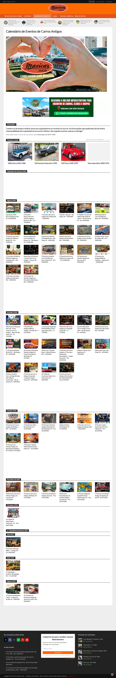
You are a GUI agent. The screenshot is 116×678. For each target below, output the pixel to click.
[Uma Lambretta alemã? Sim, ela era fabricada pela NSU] (42, 22)
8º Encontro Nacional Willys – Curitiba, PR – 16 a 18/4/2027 (12, 550)
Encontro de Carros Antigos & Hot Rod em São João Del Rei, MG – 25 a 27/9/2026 (66, 377)
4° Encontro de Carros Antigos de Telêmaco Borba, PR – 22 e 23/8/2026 (12, 239)
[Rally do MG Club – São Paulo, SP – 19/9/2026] (102, 344)
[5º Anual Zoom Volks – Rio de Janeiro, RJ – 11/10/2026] (31, 418)
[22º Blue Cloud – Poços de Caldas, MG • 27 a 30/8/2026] (102, 230)
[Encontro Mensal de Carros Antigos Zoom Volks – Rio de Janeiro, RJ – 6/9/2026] (84, 320)
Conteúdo (27, 16)
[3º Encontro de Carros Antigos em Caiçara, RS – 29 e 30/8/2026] (66, 249)
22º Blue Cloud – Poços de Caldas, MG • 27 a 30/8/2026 (102, 238)
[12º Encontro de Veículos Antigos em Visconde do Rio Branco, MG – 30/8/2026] (60, 22)
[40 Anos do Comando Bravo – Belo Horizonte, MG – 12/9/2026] (49, 344)
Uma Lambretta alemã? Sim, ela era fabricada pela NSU (50, 22)
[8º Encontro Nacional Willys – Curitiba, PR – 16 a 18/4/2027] (13, 542)
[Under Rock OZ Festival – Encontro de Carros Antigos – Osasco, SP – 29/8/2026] (31, 249)
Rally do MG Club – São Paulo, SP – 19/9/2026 (102, 351)
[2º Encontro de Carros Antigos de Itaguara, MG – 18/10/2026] (84, 418)
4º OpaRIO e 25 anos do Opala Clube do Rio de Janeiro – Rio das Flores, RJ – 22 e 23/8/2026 (84, 217)
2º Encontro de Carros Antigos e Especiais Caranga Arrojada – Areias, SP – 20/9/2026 (30, 377)
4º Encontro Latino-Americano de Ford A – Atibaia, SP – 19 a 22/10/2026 (31, 22)
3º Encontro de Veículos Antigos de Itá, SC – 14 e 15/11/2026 (49, 495)
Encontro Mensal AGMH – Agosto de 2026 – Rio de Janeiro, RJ (104, 22)
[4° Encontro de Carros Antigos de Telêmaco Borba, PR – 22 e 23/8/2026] (13, 230)
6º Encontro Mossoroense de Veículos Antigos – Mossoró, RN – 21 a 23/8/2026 (29, 218)
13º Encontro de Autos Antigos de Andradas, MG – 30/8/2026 (12, 278)
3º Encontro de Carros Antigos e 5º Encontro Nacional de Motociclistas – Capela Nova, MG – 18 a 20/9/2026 (66, 355)
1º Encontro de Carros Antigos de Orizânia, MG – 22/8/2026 (49, 216)
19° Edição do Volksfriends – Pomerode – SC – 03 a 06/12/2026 (12, 522)
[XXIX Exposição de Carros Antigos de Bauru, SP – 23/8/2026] (78, 22)
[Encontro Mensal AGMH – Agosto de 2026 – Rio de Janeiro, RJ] (96, 22)
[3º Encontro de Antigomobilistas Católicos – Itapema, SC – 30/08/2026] (102, 249)
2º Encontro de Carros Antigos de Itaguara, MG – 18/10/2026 (84, 427)
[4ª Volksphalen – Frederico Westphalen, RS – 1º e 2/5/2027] (13, 565)
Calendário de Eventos (42, 16)
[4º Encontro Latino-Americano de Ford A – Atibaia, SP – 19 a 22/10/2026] (23, 22)
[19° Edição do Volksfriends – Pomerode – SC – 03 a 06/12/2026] (13, 513)
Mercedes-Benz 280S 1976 (96, 163)
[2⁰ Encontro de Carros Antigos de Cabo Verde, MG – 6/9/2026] (102, 320)
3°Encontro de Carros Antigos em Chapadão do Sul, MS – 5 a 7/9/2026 (66, 329)
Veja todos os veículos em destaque (94, 139)
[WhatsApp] (18, 640)
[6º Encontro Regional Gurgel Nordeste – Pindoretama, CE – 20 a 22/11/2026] (84, 487)
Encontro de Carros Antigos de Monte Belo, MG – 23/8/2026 (66, 238)
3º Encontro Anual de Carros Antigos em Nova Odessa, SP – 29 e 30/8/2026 (48, 259)
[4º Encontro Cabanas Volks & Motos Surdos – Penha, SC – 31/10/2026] (31, 438)
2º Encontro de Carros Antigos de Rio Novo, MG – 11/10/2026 (12, 427)
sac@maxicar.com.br (72, 676)
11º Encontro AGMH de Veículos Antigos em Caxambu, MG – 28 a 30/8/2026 (13, 259)
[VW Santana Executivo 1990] (45, 152)
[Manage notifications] (112, 674)
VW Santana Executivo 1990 (44, 163)
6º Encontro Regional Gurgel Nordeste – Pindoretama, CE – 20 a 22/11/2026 (84, 496)
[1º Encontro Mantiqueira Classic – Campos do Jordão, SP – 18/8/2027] (13, 589)
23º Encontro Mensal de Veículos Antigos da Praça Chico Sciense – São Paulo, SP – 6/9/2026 (31, 354)
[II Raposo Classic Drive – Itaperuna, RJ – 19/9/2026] (84, 344)
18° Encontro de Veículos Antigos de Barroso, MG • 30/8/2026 (83, 259)
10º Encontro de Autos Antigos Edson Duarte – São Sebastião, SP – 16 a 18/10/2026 (49, 428)
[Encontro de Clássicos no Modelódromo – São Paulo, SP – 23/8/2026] (49, 230)
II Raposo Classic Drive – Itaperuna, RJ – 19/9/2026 (84, 352)
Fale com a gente (100, 1)
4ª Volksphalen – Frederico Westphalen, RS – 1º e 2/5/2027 (12, 574)
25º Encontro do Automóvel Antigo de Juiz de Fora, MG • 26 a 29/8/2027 (14, 22)
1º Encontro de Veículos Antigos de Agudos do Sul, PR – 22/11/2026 (102, 495)
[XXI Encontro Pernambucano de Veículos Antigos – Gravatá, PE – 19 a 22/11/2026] (66, 487)
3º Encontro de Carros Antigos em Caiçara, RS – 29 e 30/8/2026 (66, 258)
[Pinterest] (22, 640)
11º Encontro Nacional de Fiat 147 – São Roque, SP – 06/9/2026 (13, 352)
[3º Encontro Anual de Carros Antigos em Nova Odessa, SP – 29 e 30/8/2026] (49, 249)
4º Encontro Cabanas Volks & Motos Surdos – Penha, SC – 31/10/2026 (31, 446)
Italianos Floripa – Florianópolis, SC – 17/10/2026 (64, 427)
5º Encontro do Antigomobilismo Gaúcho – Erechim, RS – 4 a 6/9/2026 (31, 329)
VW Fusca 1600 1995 (67, 163)
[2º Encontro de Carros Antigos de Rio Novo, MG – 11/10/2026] (13, 418)
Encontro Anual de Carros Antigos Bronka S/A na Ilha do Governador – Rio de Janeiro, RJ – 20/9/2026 (13, 378)
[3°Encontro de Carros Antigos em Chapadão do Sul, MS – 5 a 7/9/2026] (66, 320)
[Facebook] (10, 640)
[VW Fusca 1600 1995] (71, 152)
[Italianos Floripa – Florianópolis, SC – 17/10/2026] (66, 418)
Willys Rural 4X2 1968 (15, 163)
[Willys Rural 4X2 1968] (18, 152)
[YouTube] (27, 640)
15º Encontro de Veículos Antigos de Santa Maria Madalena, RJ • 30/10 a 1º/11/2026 (13, 447)
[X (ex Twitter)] (14, 640)
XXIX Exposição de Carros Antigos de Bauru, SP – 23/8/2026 (86, 22)
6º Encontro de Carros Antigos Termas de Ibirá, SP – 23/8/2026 (84, 238)
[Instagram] (5, 640)
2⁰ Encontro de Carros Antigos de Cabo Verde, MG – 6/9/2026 (102, 328)
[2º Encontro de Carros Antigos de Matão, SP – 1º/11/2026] (31, 487)
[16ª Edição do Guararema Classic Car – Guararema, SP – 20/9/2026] (49, 367)
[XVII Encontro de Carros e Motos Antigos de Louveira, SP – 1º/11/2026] (13, 487)
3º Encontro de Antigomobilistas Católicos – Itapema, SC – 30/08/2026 (102, 259)
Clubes (55, 16)
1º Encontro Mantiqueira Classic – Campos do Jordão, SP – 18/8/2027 (13, 597)
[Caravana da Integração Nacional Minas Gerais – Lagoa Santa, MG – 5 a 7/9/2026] (49, 320)
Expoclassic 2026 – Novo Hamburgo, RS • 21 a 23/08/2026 (12, 216)
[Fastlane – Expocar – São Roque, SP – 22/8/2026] (66, 208)
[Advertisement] (53, 185)
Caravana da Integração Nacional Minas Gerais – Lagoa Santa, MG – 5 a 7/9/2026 (49, 329)
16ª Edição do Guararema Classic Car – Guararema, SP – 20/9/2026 (49, 377)
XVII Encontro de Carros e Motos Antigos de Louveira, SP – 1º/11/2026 (13, 496)
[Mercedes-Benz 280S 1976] (98, 152)
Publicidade (109, 1)
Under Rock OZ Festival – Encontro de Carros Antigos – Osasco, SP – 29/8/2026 (31, 259)
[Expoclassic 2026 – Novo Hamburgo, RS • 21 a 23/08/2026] (13, 208)
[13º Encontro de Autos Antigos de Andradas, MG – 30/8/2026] (13, 269)
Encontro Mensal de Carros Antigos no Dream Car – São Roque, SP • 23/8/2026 (31, 239)
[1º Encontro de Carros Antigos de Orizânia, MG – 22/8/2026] (49, 208)
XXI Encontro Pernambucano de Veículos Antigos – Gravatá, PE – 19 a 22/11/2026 (64, 497)
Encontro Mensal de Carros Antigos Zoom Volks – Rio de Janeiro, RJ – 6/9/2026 (83, 329)
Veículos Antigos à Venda (13, 16)
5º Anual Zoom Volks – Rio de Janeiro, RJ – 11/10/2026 (30, 427)
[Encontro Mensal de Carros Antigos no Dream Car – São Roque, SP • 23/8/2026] (31, 230)
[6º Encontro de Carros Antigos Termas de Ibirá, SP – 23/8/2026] (84, 230)
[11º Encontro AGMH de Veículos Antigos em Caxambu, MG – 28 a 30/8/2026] (13, 249)
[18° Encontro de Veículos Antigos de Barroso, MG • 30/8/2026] (84, 249)
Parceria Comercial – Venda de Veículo (73, 16)
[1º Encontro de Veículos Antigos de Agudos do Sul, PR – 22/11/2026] (102, 487)
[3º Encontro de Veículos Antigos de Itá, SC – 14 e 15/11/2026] (49, 487)
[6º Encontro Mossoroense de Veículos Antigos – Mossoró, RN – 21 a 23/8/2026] (31, 208)
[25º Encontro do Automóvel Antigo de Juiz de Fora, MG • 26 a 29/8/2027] (5, 22)
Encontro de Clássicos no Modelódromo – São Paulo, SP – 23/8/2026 (48, 238)
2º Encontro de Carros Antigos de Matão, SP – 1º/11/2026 (30, 495)
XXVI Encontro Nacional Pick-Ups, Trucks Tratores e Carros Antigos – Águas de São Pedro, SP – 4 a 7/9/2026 (13, 331)
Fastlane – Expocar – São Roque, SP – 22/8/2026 (66, 215)
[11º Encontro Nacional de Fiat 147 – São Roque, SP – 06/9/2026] (13, 344)
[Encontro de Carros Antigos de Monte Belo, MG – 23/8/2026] (66, 230)
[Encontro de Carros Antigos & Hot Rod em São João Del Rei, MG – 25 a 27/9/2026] (66, 367)
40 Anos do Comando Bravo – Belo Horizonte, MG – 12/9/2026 (49, 352)
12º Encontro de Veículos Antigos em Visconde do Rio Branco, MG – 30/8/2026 (68, 22)
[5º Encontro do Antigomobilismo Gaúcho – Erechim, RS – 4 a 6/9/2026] (31, 320)
